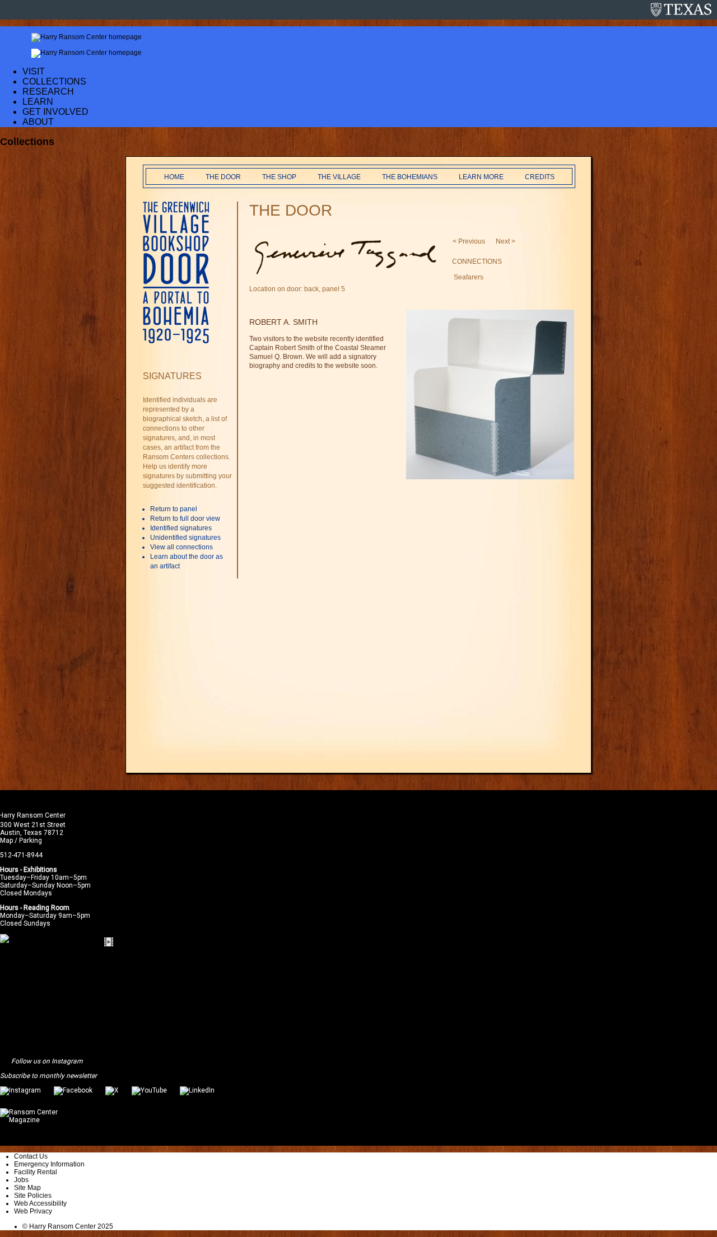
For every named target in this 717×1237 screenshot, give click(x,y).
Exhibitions (40, 870)
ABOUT (38, 122)
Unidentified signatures (185, 538)
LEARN (37, 101)
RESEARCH (48, 91)
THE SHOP (279, 177)
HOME (174, 177)
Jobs (21, 1180)
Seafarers (468, 277)
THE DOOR (223, 177)
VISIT (33, 71)
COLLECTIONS (54, 81)
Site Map (27, 1188)
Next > (505, 241)
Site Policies (33, 1195)
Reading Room (46, 908)
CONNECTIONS (477, 261)
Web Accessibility (40, 1203)
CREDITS (540, 177)
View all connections (181, 547)
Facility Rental (35, 1172)
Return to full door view (185, 518)
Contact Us (31, 1156)
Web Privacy (33, 1211)
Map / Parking (21, 840)
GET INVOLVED (55, 111)
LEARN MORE (481, 177)
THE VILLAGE (339, 177)
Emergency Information (49, 1164)
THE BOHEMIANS (409, 177)
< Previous (469, 241)
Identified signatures (181, 528)
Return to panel (173, 509)
